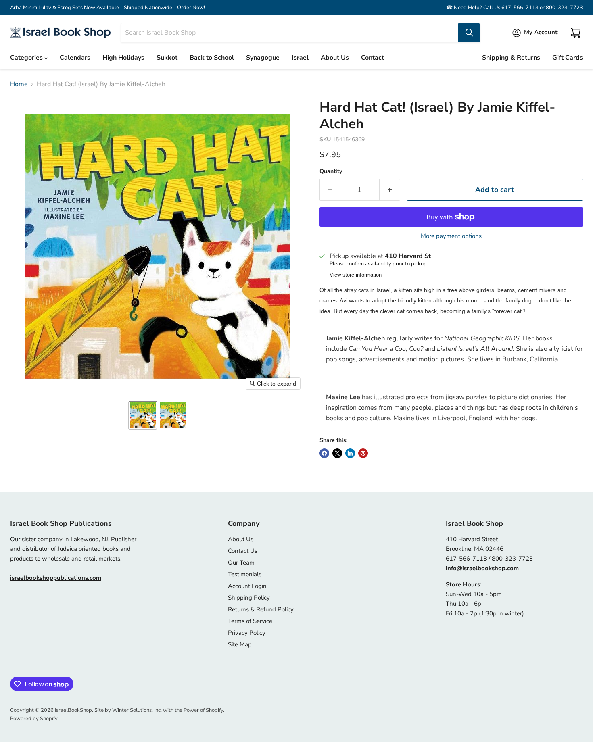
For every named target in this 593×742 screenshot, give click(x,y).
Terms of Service (250, 621)
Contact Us (242, 551)
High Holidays (123, 57)
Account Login (247, 586)
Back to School (212, 57)
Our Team (241, 563)
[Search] (469, 32)
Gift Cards (567, 57)
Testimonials (244, 574)
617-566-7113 (520, 7)
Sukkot (167, 57)
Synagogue (263, 57)
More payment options (451, 236)
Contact (372, 57)
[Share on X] (337, 453)
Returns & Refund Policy (261, 609)
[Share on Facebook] (324, 453)
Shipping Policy (249, 598)
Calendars (75, 57)
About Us (335, 57)
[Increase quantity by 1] (390, 190)
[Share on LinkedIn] (350, 453)
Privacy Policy (246, 633)
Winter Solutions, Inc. (137, 710)
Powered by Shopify (34, 718)
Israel (300, 57)
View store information (356, 275)
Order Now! (191, 7)
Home (19, 84)
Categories (27, 57)
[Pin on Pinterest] (363, 453)
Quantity (330, 171)
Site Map (240, 644)
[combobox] (289, 32)
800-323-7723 (564, 7)
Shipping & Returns (511, 57)
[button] (143, 415)
